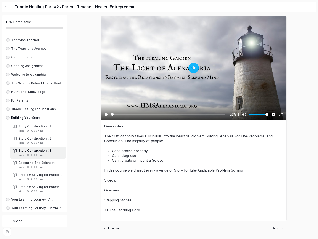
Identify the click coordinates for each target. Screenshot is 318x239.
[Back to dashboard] (7, 7)
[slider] (168, 114)
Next (276, 228)
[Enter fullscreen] (7, 232)
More (18, 221)
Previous (113, 228)
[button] (34, 40)
